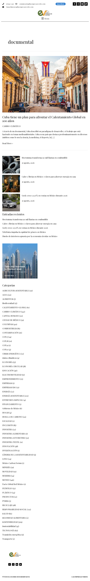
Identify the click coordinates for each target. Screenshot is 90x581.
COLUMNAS (7, 324)
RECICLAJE (7, 505)
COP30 (5, 349)
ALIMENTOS (7, 299)
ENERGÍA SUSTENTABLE (13, 396)
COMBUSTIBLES (9, 328)
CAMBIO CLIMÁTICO (11, 126)
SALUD (5, 513)
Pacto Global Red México (12, 484)
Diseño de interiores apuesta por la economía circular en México (29, 236)
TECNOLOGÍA (8, 530)
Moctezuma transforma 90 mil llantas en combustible (44, 157)
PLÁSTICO (6, 492)
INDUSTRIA (7, 429)
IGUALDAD (7, 421)
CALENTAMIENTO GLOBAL (14, 307)
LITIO (5, 459)
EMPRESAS (7, 383)
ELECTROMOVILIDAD (11, 375)
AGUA (4, 295)
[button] (45, 18)
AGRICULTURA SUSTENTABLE (15, 290)
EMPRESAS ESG (9, 387)
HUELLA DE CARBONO (12, 417)
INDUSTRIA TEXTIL (10, 442)
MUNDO (5, 480)
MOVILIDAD (7, 471)
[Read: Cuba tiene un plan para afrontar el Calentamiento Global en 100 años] (45, 84)
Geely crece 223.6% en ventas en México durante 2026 (44, 195)
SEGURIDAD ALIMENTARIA (14, 518)
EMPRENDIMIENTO (11, 379)
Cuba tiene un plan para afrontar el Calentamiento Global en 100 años (43, 119)
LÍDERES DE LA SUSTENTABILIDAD (17, 454)
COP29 (5, 345)
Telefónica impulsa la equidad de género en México (24, 232)
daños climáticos (9, 358)
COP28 (5, 341)
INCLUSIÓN (7, 425)
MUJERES (6, 476)
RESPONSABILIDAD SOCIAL (14, 509)
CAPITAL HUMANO (10, 316)
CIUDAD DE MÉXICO (11, 320)
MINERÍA (6, 467)
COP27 (5, 337)
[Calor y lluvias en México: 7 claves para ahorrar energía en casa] (11, 183)
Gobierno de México (10, 408)
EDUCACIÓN (7, 370)
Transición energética (11, 534)
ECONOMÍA (7, 362)
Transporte (7, 539)
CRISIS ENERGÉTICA (11, 354)
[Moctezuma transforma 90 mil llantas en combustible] (11, 164)
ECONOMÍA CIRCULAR (12, 366)
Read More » (7, 143)
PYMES (5, 501)
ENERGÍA (6, 391)
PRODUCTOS (8, 497)
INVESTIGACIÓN (9, 450)
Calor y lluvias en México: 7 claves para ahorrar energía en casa (49, 176)
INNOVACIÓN (8, 446)
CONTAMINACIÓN (10, 332)
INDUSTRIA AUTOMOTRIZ (13, 438)
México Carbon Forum (11, 463)
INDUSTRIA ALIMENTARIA (13, 433)
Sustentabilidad (9, 526)
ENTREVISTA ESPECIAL (12, 400)
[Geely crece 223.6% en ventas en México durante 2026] (11, 202)
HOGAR (5, 412)
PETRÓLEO (7, 488)
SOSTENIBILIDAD (10, 522)
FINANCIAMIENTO (10, 404)
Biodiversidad (8, 303)
